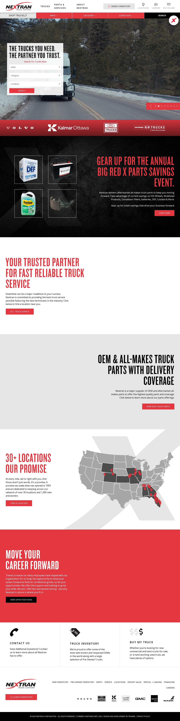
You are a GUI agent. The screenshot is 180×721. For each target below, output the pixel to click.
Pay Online (169, 8)
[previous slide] (150, 106)
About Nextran (82, 6)
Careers (156, 8)
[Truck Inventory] (90, 645)
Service (108, 682)
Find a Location (19, 503)
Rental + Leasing (153, 682)
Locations (143, 8)
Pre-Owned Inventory (82, 682)
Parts (99, 682)
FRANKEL (132, 716)
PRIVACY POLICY (143, 716)
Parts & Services (60, 6)
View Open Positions (21, 599)
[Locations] (30, 645)
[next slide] (155, 106)
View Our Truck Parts (158, 406)
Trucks (45, 6)
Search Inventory (120, 6)
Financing (169, 682)
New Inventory (60, 682)
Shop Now (164, 213)
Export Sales (134, 682)
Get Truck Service (19, 311)
